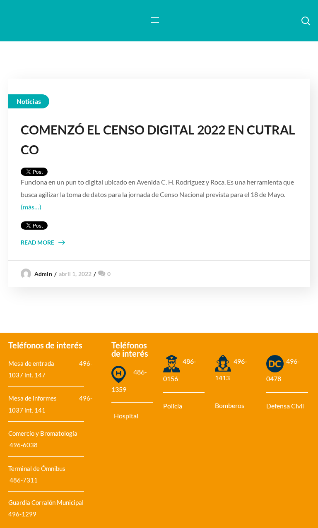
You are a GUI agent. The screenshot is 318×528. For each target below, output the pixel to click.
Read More (37, 242)
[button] (305, 20)
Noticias (29, 101)
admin (43, 273)
